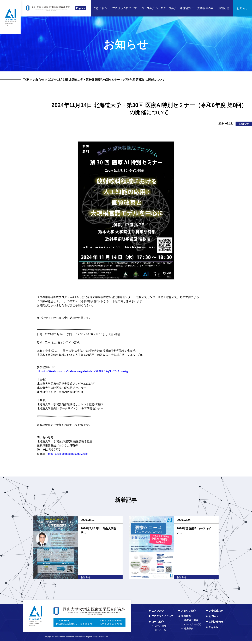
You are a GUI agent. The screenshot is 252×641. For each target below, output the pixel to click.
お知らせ (38, 79)
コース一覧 (160, 629)
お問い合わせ (216, 621)
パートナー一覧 (192, 624)
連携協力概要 (191, 620)
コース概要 (160, 625)
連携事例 (189, 628)
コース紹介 (158, 621)
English (80, 8)
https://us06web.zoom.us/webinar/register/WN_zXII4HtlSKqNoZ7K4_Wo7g (82, 371)
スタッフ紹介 (188, 610)
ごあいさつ (158, 610)
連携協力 (186, 616)
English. (214, 627)
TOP (26, 79)
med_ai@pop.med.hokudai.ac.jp (68, 453)
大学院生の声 (216, 610)
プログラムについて (162, 616)
